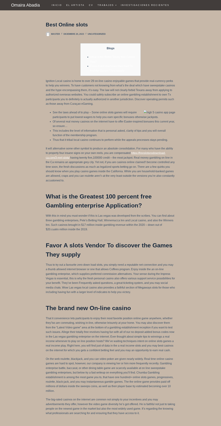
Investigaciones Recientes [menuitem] (145, 5)
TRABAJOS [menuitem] (106, 5)
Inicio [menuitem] (57, 5)
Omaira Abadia (25, 5)
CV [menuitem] (91, 5)
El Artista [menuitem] (75, 5)
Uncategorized (97, 34)
